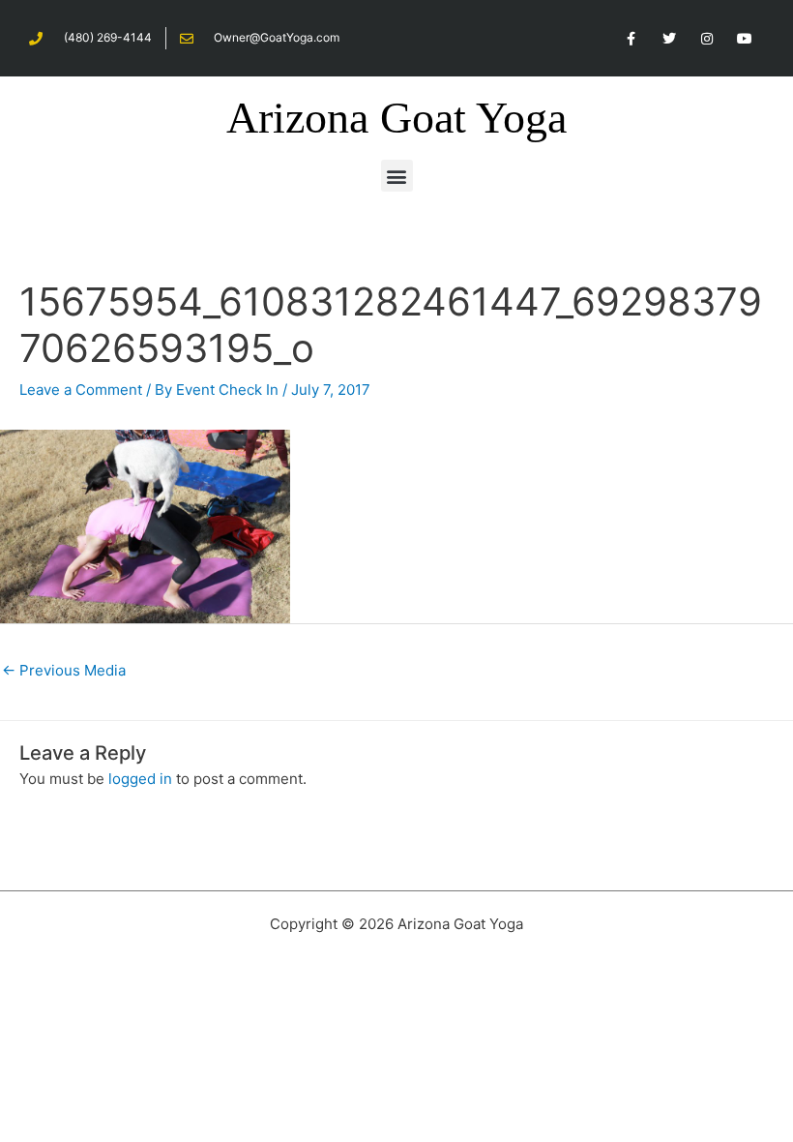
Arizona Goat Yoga (396, 117)
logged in (140, 778)
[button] (397, 176)
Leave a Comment (80, 389)
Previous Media (64, 670)
